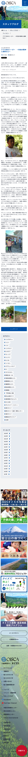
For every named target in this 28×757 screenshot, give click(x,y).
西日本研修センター (10, 387)
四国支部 (6, 742)
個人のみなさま (8, 675)
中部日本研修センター (10, 378)
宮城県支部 (7, 726)
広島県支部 (7, 739)
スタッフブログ (11, 24)
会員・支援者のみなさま (14, 646)
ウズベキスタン (9, 372)
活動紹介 (6, 671)
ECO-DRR (8, 402)
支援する (21, 751)
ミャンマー (7, 357)
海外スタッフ (8, 408)
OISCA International (11, 718)
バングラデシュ (9, 339)
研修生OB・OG (9, 375)
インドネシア (8, 348)
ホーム (5, 30)
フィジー (7, 342)
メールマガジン (14, 633)
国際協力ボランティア (10, 417)
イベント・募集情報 (10, 693)
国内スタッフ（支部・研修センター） (14, 411)
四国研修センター (9, 384)
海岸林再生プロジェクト (11, 399)
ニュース (6, 689)
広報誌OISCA (14, 639)
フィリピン (6, 33)
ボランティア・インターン (11, 405)
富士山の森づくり (9, 396)
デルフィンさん (20, 109)
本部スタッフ (8, 414)
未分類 (6, 420)
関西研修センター (9, 381)
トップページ (14, 329)
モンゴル (7, 360)
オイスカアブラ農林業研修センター (11, 111)
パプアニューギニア (10, 366)
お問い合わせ (8, 681)
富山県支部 (7, 732)
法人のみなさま (8, 678)
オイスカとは (8, 668)
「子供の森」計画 (9, 393)
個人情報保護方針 (9, 685)
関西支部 (6, 736)
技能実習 (7, 390)
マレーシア (7, 354)
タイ (6, 369)
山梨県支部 (7, 729)
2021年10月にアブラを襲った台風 (10, 219)
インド (6, 345)
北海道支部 (7, 722)
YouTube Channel (10, 703)
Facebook (7, 700)
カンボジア (7, 351)
